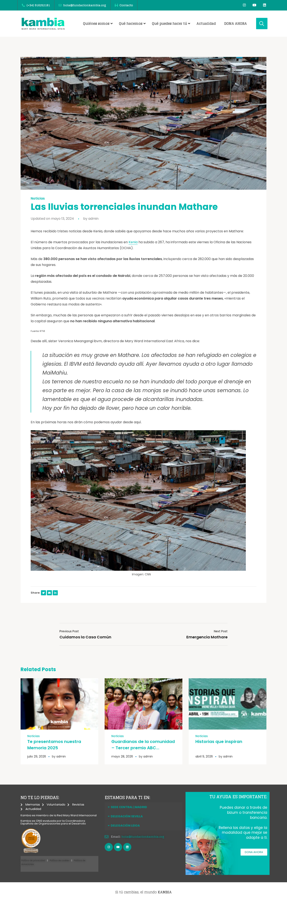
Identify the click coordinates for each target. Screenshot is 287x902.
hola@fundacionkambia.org (142, 836)
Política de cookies (60, 860)
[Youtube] (254, 5)
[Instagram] (244, 5)
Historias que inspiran (218, 741)
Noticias (38, 198)
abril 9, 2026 (204, 756)
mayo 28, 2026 (122, 756)
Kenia (133, 242)
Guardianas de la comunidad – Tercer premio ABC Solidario (143, 748)
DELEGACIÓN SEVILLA (127, 816)
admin (93, 218)
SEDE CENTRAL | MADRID (129, 807)
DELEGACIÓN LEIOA (125, 825)
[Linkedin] (264, 5)
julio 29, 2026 (36, 756)
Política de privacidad (33, 860)
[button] (143, 807)
